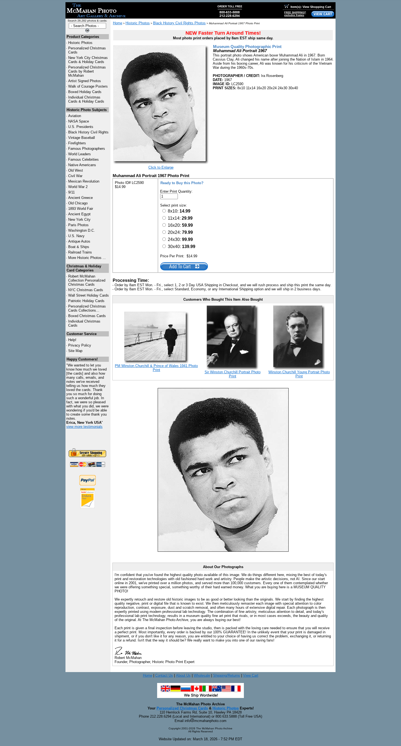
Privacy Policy (79, 345)
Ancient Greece (80, 198)
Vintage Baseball (81, 138)
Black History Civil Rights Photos (179, 23)
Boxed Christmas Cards (87, 316)
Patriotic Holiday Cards (86, 301)
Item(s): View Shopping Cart (311, 6)
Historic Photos (80, 43)
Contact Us (164, 675)
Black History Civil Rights (88, 132)
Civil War (75, 176)
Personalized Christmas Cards (182, 708)
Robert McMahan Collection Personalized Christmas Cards (86, 280)
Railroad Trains (80, 252)
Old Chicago (78, 203)
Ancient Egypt (79, 214)
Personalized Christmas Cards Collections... (87, 308)
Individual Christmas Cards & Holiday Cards (86, 99)
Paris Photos (78, 225)
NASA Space (78, 121)
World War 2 (78, 187)
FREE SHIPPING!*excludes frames (295, 14)
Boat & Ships (78, 247)
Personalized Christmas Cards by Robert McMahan (87, 71)
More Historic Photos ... (87, 258)
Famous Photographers (86, 149)
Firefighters (77, 143)
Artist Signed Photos (84, 81)
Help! (72, 340)
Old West (75, 170)
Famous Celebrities (83, 159)
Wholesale (202, 675)
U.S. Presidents (80, 127)
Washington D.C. (81, 230)
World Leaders (79, 154)
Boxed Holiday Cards (84, 92)
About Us (183, 675)
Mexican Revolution (83, 181)
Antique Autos (79, 241)
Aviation (74, 116)
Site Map (75, 351)
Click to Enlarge (160, 167)
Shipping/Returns (226, 675)
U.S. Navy (76, 236)
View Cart (250, 675)
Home (117, 23)
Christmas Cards (85, 290)
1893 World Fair (80, 209)
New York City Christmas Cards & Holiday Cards (88, 60)
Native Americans (82, 165)
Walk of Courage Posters (88, 86)
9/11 (71, 192)
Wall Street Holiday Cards (88, 295)
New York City (79, 219)
